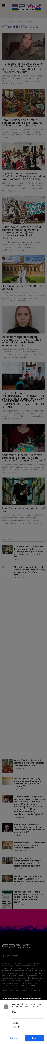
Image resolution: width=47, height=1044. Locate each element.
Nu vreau (14, 1038)
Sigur (34, 1038)
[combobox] (17, 1027)
